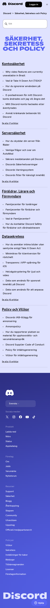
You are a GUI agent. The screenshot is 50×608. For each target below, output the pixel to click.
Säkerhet (10, 496)
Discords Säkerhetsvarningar (22, 164)
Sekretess (10, 550)
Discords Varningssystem (20, 170)
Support (10, 491)
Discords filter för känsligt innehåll (25, 175)
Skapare (10, 511)
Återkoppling (12, 506)
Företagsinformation (16, 574)
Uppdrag (10, 525)
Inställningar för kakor (17, 555)
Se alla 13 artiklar (10, 362)
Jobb (8, 466)
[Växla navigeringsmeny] (47, 4)
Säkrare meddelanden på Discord (24, 159)
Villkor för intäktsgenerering (22, 355)
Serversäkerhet (13, 133)
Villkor (9, 545)
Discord (7, 13)
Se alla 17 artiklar (10, 123)
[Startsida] (12, 5)
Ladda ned (11, 432)
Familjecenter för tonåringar (21, 204)
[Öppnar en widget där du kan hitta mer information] (39, 603)
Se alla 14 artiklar (10, 181)
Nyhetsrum (11, 476)
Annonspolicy (13, 326)
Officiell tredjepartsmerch (19, 530)
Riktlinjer (10, 560)
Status (9, 441)
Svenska (13, 403)
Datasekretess (13, 236)
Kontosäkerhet (13, 64)
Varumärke (11, 471)
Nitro (8, 436)
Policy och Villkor (15, 309)
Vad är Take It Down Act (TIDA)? (24, 81)
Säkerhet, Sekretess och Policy (31, 13)
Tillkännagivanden (15, 564)
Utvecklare (11, 520)
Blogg (9, 501)
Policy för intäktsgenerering (21, 350)
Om (7, 461)
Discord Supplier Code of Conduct (25, 344)
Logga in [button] (33, 4)
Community (11, 515)
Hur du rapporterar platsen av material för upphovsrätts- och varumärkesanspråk (21, 336)
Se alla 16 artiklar (10, 300)
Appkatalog (11, 446)
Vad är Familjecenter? (18, 219)
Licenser (10, 569)
